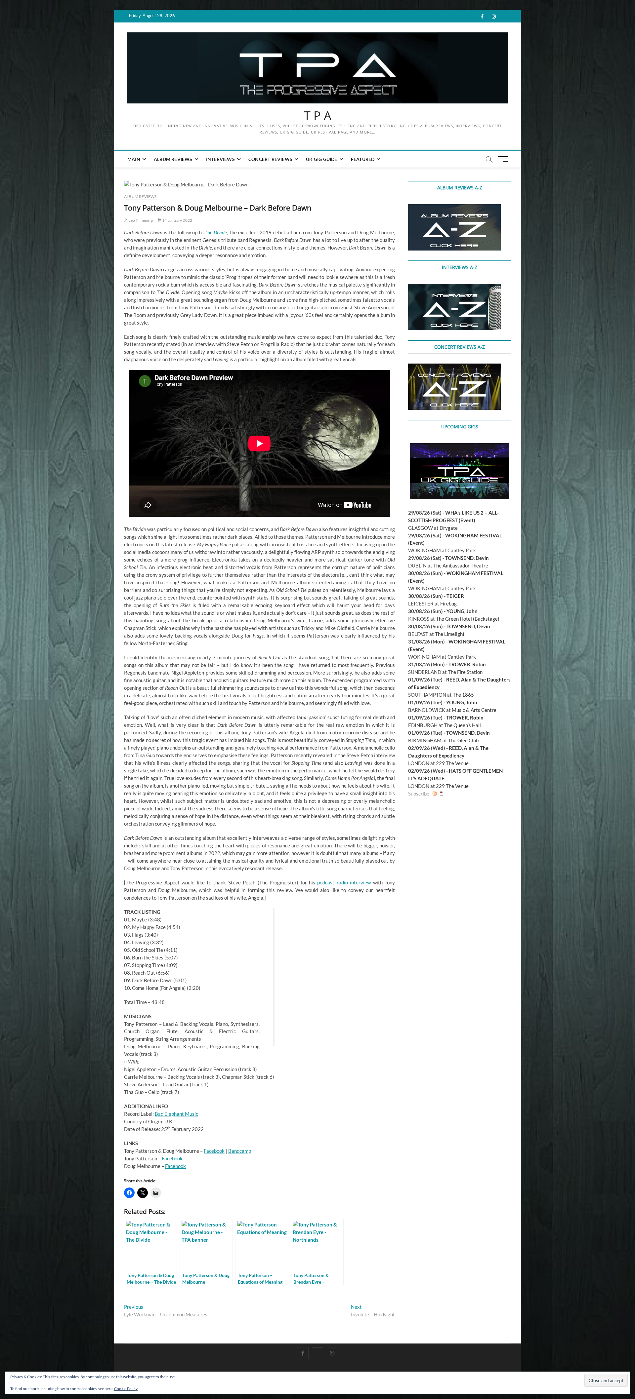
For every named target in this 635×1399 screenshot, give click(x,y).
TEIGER (455, 596)
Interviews (220, 159)
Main (133, 159)
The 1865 (463, 695)
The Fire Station (465, 672)
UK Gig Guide (321, 159)
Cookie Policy (126, 1388)
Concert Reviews (270, 159)
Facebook (214, 1151)
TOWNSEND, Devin (467, 558)
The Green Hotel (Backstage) (467, 619)
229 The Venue (452, 763)
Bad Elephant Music (176, 1114)
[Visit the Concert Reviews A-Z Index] (454, 367)
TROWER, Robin (467, 664)
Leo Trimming (140, 220)
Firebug (448, 603)
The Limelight (450, 634)
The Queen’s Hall (462, 725)
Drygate (449, 528)
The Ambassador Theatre (460, 565)
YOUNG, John (462, 611)
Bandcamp (239, 1151)
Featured (363, 159)
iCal (442, 793)
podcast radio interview (344, 882)
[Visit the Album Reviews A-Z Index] (454, 208)
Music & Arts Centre (474, 710)
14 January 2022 (176, 220)
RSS (435, 793)
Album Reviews (173, 159)
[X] (317, 1347)
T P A (317, 115)
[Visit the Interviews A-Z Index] (454, 288)
